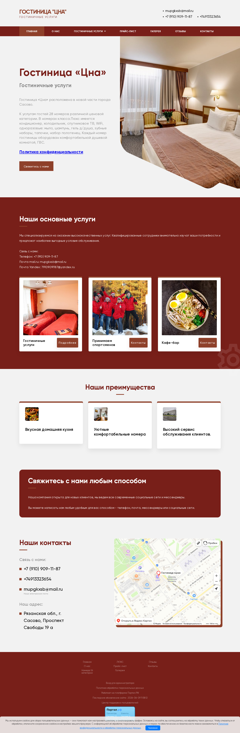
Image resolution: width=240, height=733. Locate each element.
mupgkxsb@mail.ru (179, 11)
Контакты (207, 31)
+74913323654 (210, 17)
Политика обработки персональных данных (120, 688)
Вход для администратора (120, 683)
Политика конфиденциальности (51, 151)
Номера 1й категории (87, 671)
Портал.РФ (133, 693)
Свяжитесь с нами (36, 166)
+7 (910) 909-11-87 (178, 17)
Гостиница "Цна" (42, 11)
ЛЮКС (120, 662)
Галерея (155, 31)
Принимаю (153, 728)
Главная (31, 31)
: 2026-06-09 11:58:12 (137, 697)
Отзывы (180, 31)
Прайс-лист (128, 31)
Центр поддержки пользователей (120, 702)
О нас (56, 31)
